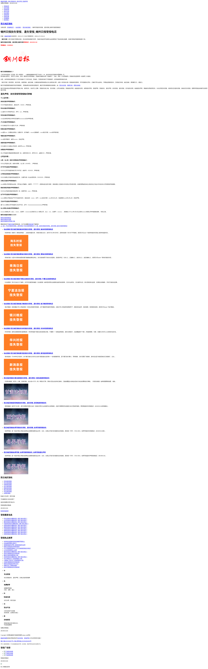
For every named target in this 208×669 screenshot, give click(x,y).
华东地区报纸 (8, 481)
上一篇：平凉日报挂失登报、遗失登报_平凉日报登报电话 (17, 226)
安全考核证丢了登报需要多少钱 (13, 558)
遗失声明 (6, 11)
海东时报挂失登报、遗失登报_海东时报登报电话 (36, 229)
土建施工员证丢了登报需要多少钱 (13, 560)
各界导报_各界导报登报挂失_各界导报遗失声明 (29, 452)
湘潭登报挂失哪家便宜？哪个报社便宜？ (15, 530)
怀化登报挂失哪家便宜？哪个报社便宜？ (15, 518)
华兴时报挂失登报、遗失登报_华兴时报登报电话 (36, 328)
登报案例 (6, 18)
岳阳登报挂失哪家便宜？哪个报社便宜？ (15, 529)
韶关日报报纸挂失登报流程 (12, 567)
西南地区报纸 (8, 488)
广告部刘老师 (9, 651)
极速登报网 (8, 36)
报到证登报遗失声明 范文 (11, 563)
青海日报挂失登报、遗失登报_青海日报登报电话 (36, 254)
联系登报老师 (4, 511)
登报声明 (6, 9)
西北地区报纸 (6, 24)
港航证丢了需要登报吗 (10, 565)
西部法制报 (77, 85)
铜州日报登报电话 (6, 217)
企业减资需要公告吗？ (10, 543)
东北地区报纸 (8, 491)
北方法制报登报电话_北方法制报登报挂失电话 (17, 548)
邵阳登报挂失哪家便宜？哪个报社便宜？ (15, 534)
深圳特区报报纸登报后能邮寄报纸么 (14, 541)
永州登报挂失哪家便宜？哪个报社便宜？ (15, 520)
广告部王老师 (9, 653)
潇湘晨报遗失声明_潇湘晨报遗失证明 (14, 545)
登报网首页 (10, 27)
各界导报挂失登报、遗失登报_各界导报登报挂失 (29, 427)
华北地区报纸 (8, 483)
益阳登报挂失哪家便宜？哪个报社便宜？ (15, 525)
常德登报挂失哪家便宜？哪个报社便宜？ (15, 532)
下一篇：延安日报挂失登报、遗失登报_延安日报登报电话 (50, 226)
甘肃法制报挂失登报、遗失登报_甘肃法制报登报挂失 (31, 378)
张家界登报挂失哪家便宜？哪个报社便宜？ (16, 523)
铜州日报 (11, 224)
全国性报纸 (7, 493)
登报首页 (6, 6)
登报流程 (6, 14)
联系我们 (6, 20)
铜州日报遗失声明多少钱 (8, 221)
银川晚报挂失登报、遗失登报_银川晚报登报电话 (36, 304)
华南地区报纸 (8, 484)
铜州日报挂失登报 (6, 219)
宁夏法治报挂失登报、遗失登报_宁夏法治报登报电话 (38, 279)
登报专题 (6, 16)
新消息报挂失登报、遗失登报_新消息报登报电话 (36, 353)
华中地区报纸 (8, 486)
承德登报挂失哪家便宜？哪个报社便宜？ (15, 557)
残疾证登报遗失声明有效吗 (12, 546)
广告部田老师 (9, 655)
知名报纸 (6, 13)
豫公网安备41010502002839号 (22, 641)
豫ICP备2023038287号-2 (7, 641)
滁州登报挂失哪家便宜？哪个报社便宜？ (15, 551)
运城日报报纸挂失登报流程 (12, 562)
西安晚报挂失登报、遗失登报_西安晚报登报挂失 (29, 403)
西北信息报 (62, 85)
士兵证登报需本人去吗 (10, 550)
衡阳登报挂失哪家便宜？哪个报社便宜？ (15, 527)
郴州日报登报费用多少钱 (11, 555)
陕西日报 (69, 85)
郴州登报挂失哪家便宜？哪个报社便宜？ (15, 522)
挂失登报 (6, 8)
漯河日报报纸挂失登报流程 (12, 553)
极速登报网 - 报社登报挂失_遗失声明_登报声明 (14, 1)
